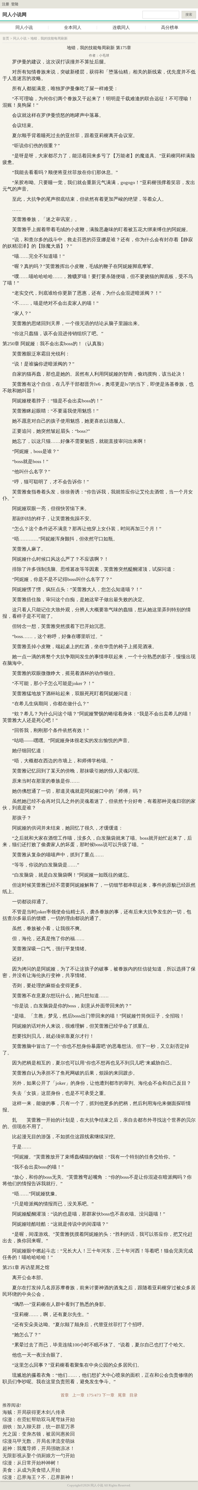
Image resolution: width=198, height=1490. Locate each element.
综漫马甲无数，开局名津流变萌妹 (38, 1441)
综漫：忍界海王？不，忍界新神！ (38, 1477)
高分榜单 (169, 27)
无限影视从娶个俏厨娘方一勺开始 (38, 1455)
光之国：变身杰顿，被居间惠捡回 (38, 1434)
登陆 (14, 4)
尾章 (122, 1395)
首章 (65, 1395)
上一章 (78, 1395)
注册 (5, 4)
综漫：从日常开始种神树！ (31, 1462)
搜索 (188, 14)
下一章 (108, 1395)
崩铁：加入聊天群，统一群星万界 (38, 1426)
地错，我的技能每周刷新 (49, 38)
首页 (5, 38)
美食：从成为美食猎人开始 (31, 1470)
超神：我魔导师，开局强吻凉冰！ (38, 1448)
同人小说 (24, 27)
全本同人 (72, 27)
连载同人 (121, 27)
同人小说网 (14, 14)
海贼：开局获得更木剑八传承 (33, 1412)
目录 (133, 1395)
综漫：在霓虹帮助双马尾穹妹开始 (38, 1419)
